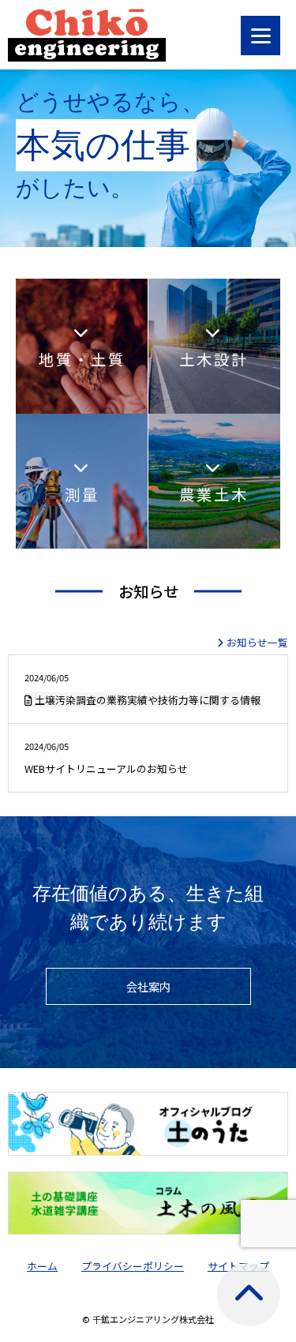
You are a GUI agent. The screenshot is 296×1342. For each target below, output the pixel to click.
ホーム (42, 1265)
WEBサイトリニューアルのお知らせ (106, 758)
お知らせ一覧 (257, 642)
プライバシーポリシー (132, 1265)
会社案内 (148, 986)
